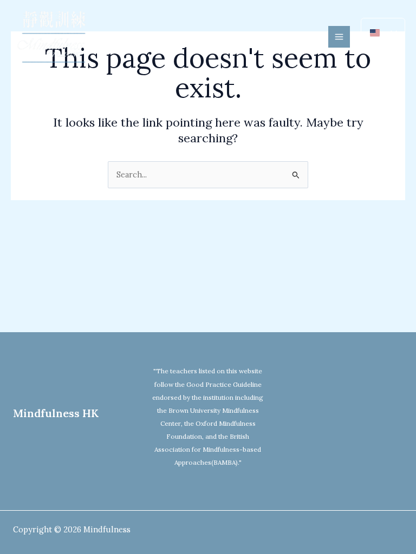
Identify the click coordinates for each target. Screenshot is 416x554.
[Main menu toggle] (339, 37)
